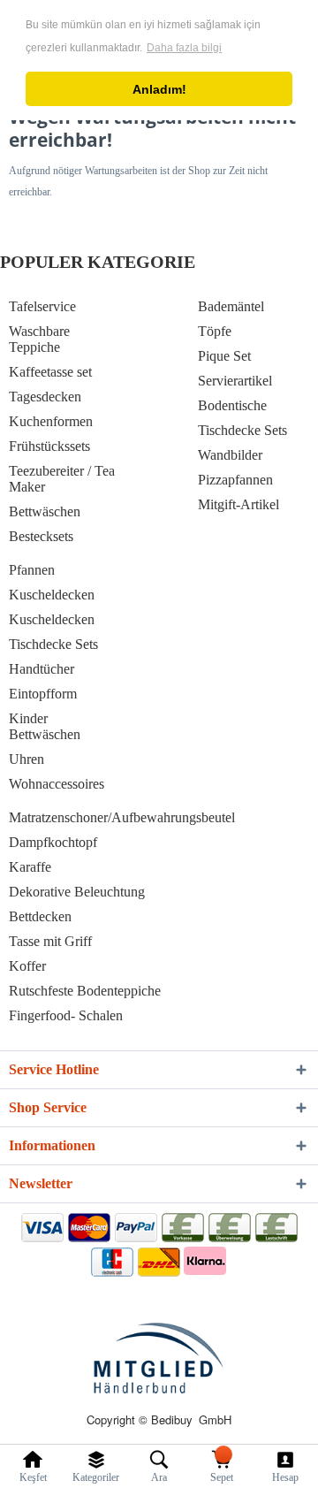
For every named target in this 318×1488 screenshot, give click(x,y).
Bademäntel (231, 306)
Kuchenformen (51, 421)
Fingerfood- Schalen (66, 1015)
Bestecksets (41, 536)
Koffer (27, 965)
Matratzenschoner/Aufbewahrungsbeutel (122, 817)
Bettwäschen (44, 511)
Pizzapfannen (235, 479)
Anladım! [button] (159, 89)
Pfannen (32, 569)
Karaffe (30, 866)
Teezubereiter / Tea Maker (62, 478)
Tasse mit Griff (50, 941)
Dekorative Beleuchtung (77, 891)
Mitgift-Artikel (238, 504)
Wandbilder (230, 454)
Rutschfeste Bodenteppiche (85, 990)
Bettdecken (40, 916)
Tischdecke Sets (242, 430)
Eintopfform (43, 693)
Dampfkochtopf (53, 842)
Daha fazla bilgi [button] (184, 48)
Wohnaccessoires (56, 783)
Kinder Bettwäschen (44, 726)
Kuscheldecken (52, 594)
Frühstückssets (49, 446)
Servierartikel (235, 380)
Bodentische (232, 405)
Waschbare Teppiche (39, 339)
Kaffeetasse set (50, 371)
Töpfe (214, 331)
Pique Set (224, 355)
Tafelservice (42, 306)
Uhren (26, 759)
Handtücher (41, 668)
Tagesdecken (45, 396)
